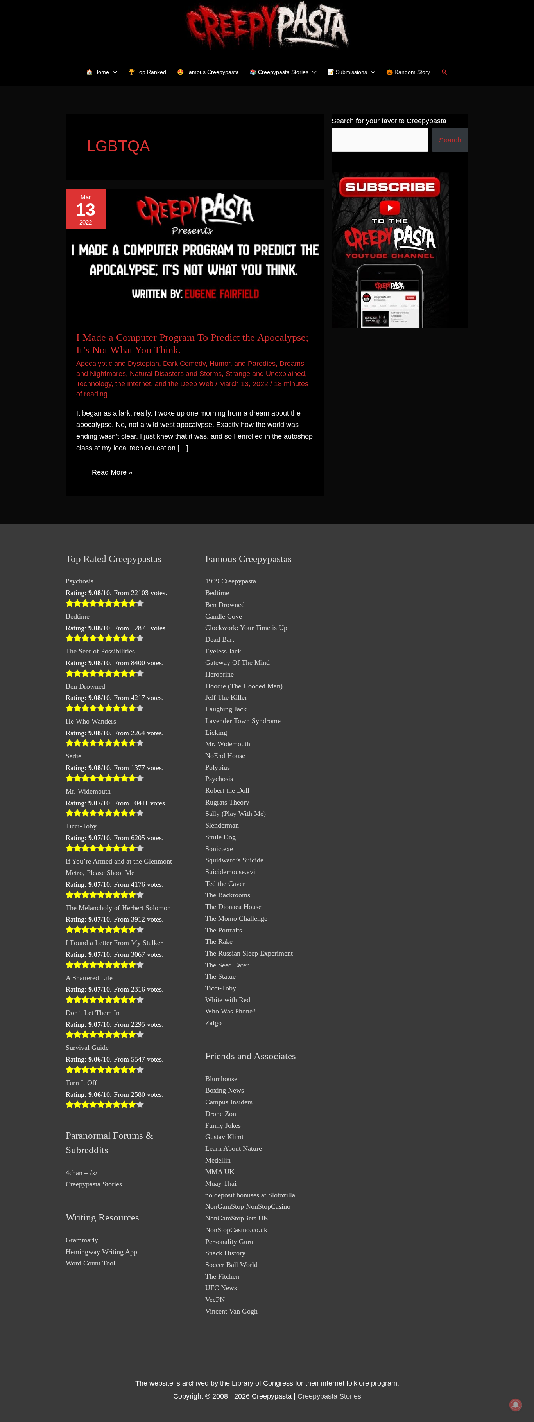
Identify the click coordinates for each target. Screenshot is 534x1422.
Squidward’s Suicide (234, 860)
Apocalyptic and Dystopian (117, 363)
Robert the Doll (227, 790)
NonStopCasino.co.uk (236, 1230)
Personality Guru (229, 1242)
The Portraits (223, 930)
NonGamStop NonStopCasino (247, 1206)
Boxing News (224, 1090)
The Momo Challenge (236, 918)
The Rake (219, 941)
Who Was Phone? (230, 1011)
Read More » (112, 474)
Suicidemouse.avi (230, 872)
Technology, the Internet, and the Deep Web (144, 384)
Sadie (73, 756)
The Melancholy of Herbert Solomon (118, 908)
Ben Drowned (85, 686)
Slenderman (222, 825)
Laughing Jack (226, 709)
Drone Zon (220, 1114)
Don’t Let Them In (93, 1013)
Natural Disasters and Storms (176, 374)
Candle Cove (223, 616)
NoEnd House (225, 756)
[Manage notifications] (515, 1405)
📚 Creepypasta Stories (279, 72)
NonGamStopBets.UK (237, 1218)
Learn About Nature (233, 1148)
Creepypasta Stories (94, 1184)
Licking (216, 732)
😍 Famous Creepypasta (208, 72)
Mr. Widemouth (88, 791)
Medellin (218, 1160)
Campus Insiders (229, 1102)
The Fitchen (222, 1276)
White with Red (227, 1000)
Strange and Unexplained (265, 374)
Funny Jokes (223, 1125)
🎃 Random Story (408, 72)
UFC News (221, 1288)
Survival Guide (87, 1047)
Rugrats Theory (227, 802)
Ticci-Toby (81, 826)
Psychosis (79, 581)
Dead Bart (219, 639)
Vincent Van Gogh (231, 1311)
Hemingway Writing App (101, 1252)
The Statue (220, 976)
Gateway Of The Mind (237, 662)
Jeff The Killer (226, 697)
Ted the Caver (225, 883)
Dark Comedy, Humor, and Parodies (219, 363)
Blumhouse (221, 1079)
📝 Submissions (347, 72)
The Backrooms (227, 895)
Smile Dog (220, 837)
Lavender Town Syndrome (243, 721)
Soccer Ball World (231, 1265)
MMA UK (220, 1171)
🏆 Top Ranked (147, 72)
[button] (444, 72)
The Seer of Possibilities (100, 651)
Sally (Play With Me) (235, 813)
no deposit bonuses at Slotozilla (250, 1195)
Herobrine (219, 674)
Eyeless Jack (223, 651)
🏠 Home (97, 72)
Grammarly (82, 1240)
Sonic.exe (219, 849)
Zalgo (213, 1023)
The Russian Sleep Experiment (249, 953)
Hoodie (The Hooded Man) (244, 686)
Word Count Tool (90, 1263)
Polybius (217, 767)
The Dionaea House (233, 907)
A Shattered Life (89, 978)
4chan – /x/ (81, 1173)
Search (450, 140)
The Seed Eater (227, 965)
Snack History (225, 1253)
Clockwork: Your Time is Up (246, 628)
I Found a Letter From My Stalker (114, 943)
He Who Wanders (91, 721)
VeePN (215, 1299)
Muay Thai (221, 1183)
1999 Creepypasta (230, 581)
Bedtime (78, 616)
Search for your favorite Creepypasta (389, 121)
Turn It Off (81, 1083)
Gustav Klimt (224, 1137)
